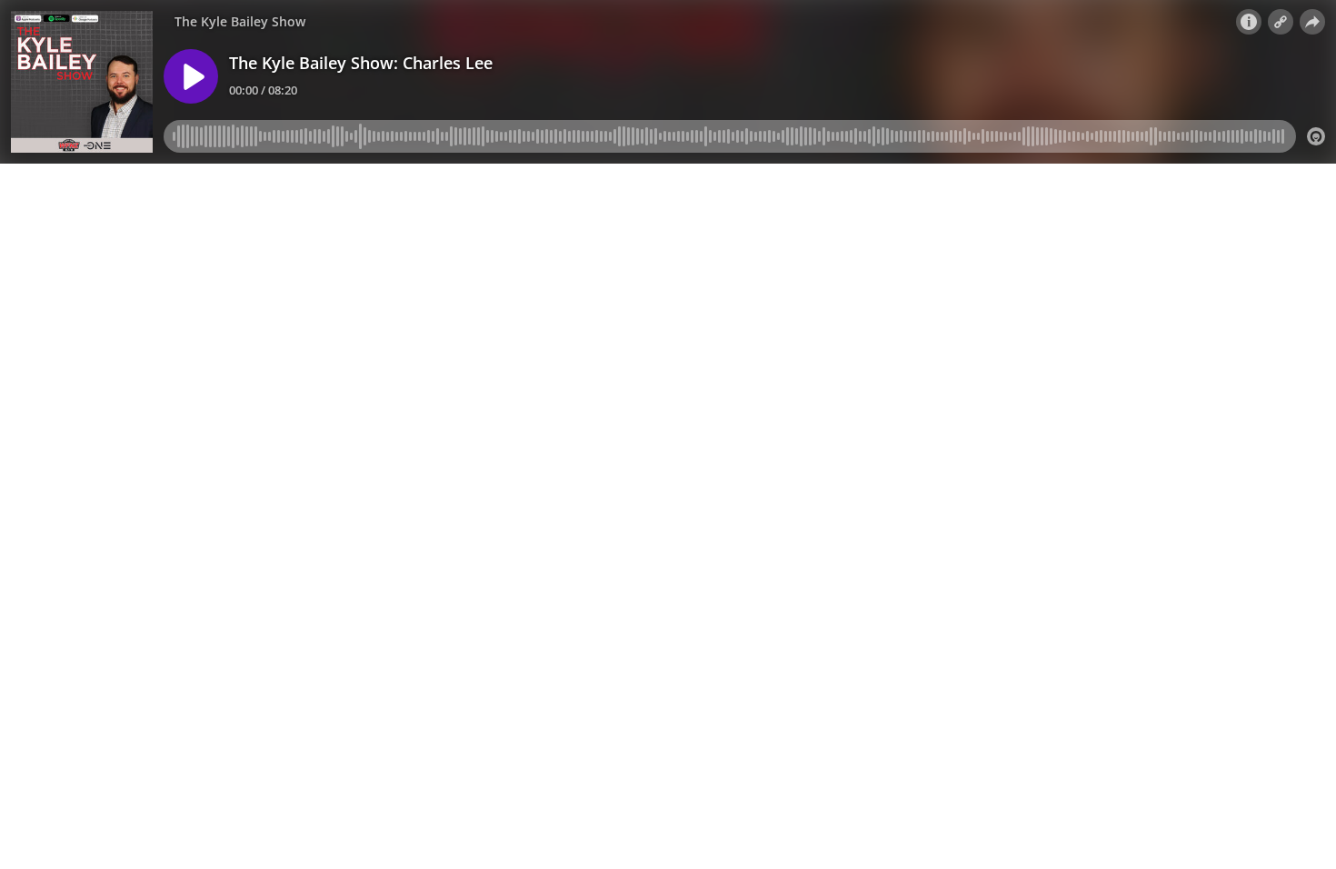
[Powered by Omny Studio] (1316, 136)
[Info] (1248, 22)
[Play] (191, 76)
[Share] (1312, 22)
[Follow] (1280, 22)
